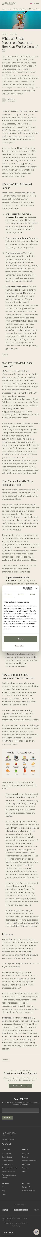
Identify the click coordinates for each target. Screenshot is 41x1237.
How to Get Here (28, 1191)
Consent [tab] (8, 594)
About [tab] (32, 594)
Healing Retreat (7, 1164)
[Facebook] (3, 1144)
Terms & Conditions (21, 1223)
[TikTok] (10, 1144)
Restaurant (26, 1164)
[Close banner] (36, 588)
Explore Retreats (20, 1086)
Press (24, 1171)
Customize (19, 646)
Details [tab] (20, 594)
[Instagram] (6, 1144)
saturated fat (10, 374)
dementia (27, 402)
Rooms (25, 1157)
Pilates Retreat (7, 1161)
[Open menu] (38, 3)
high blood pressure (21, 399)
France (17, 411)
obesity (7, 399)
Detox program (20, 1043)
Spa (3, 1187)
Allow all (20, 639)
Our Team (25, 1168)
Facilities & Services (29, 1161)
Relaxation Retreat (8, 1171)
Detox (4, 34)
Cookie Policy (16, 1226)
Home (3, 9)
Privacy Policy (9, 1223)
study (9, 439)
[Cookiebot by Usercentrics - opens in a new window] (24, 588)
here (18, 529)
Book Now (8, 1232)
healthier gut (29, 473)
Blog (9, 9)
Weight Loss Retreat (9, 1168)
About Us (25, 1153)
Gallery (4, 1194)
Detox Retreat (7, 1157)
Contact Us (26, 1187)
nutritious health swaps (14, 735)
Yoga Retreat (6, 1153)
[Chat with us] (36, 1232)
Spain (6, 411)
